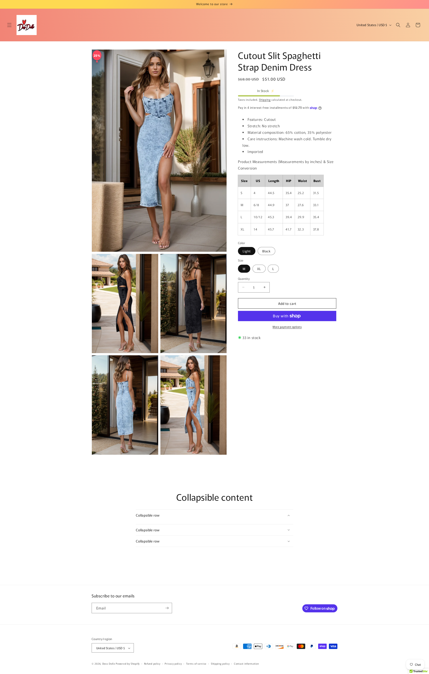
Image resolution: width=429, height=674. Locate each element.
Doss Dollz (109, 664)
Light (247, 251)
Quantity (244, 278)
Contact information (246, 663)
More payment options (287, 327)
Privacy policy (173, 663)
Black (266, 251)
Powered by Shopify (128, 664)
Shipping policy (220, 663)
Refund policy (152, 663)
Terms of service (196, 663)
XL (259, 268)
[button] (9, 25)
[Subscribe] (167, 608)
